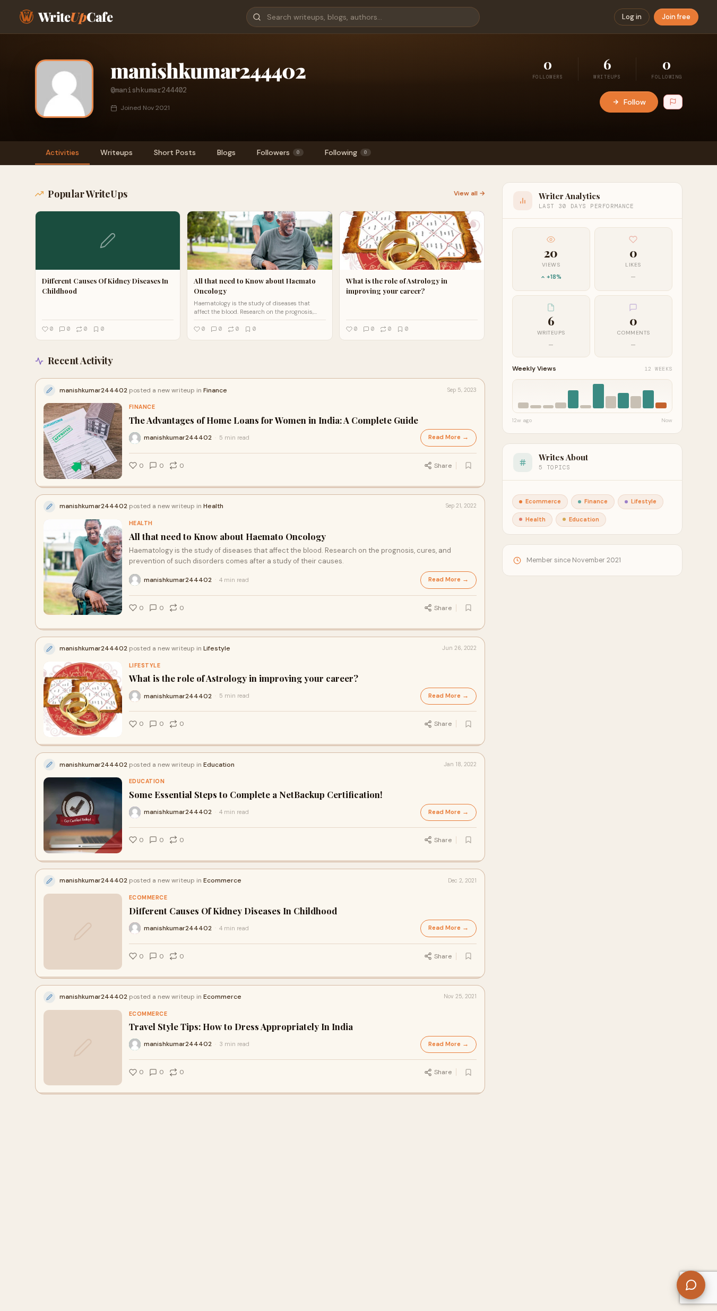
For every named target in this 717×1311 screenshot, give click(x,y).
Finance (142, 407)
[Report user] (673, 102)
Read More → (448, 437)
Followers (278, 152)
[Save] (469, 466)
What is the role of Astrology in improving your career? (243, 678)
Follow (635, 102)
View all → (469, 193)
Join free (676, 16)
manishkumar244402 (178, 437)
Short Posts (175, 152)
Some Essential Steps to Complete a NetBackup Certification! (256, 794)
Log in (632, 16)
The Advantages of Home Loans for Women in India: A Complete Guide (273, 420)
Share (443, 465)
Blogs (226, 152)
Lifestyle (145, 665)
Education (147, 781)
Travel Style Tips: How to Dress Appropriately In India (241, 1026)
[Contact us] (691, 1285)
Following (346, 152)
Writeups (116, 152)
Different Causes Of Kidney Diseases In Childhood (233, 910)
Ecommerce (148, 897)
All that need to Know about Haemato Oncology (227, 536)
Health (141, 523)
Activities (62, 152)
